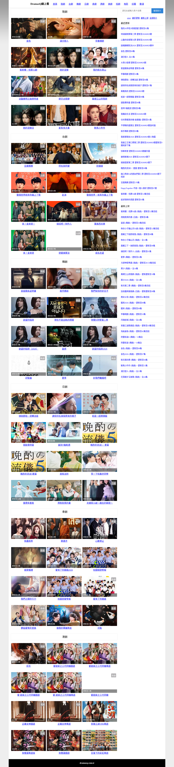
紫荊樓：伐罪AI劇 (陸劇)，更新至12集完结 (139, 211)
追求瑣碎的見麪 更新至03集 (132, 200)
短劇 (118, 4)
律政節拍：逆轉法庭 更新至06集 (134, 80)
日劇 (86, 4)
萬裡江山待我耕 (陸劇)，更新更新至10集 (138, 274)
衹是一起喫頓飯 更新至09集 (132, 97)
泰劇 (94, 4)
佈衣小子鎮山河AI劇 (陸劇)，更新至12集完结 (140, 228)
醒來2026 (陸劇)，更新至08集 (133, 303)
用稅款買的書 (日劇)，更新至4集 (134, 217)
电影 (126, 4)
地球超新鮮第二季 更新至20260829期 (136, 34)
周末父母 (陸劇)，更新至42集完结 (135, 297)
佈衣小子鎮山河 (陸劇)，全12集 (134, 240)
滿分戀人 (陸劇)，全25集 (131, 371)
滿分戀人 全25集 (128, 57)
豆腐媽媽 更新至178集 (130, 182)
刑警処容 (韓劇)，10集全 (131, 343)
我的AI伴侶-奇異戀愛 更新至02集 (135, 28)
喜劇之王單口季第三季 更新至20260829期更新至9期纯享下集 (141, 143)
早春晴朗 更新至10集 (130, 74)
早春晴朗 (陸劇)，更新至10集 (133, 314)
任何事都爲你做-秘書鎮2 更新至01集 (136, 120)
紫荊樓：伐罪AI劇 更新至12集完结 (135, 194)
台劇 (71, 4)
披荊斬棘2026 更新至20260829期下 (135, 157)
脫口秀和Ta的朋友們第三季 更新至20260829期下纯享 (141, 175)
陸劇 (63, 4)
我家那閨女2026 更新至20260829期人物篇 (138, 137)
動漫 (142, 4)
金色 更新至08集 (128, 51)
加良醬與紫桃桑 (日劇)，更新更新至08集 (138, 291)
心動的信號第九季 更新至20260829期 (136, 40)
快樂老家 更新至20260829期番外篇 (135, 151)
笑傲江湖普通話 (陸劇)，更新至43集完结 (138, 326)
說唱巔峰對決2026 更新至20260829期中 (137, 45)
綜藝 (134, 4)
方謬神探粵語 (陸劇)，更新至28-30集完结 (138, 263)
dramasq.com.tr (87, 763)
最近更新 (136, 18)
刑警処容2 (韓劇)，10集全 (132, 337)
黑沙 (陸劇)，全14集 (129, 268)
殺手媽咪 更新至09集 (130, 131)
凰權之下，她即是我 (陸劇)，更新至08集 (138, 246)
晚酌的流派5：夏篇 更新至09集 (134, 168)
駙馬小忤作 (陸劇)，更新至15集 (134, 365)
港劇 (102, 4)
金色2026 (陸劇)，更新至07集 (133, 354)
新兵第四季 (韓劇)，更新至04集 (134, 360)
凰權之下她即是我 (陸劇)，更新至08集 (137, 234)
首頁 (55, 4)
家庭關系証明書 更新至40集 (132, 68)
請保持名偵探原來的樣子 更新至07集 (136, 85)
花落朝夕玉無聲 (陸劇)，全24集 (134, 377)
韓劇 (79, 4)
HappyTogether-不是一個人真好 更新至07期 (139, 188)
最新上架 (144, 18)
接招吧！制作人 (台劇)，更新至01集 (136, 251)
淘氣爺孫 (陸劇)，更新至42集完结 (135, 331)
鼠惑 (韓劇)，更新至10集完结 (133, 223)
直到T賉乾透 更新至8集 (131, 108)
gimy (129, 18)
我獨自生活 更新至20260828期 (133, 114)
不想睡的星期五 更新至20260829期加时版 (138, 125)
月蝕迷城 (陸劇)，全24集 (131, 320)
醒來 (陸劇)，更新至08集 (131, 308)
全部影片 (153, 18)
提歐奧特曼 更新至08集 (130, 103)
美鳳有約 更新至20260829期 (132, 91)
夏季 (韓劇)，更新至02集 (131, 257)
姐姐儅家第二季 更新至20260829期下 (136, 162)
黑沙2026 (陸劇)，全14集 (131, 280)
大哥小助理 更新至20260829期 (133, 63)
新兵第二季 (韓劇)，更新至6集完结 (135, 286)
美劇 (110, 4)
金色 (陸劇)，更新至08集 (131, 348)
